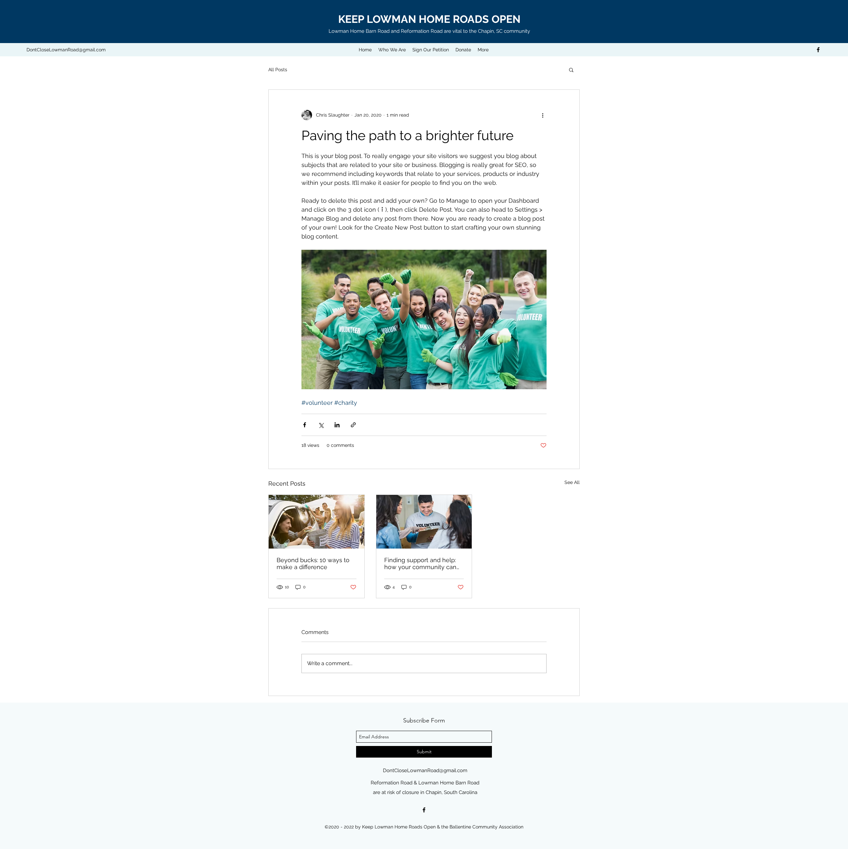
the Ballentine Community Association (482, 826)
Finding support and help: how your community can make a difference (420, 563)
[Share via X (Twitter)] (321, 425)
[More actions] (543, 115)
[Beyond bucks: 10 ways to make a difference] (316, 522)
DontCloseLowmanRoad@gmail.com (66, 49)
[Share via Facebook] (304, 425)
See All (572, 482)
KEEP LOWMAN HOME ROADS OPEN (429, 19)
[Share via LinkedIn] (337, 425)
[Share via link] (353, 425)
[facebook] (818, 49)
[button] (571, 69)
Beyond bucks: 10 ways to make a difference (313, 563)
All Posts (277, 69)
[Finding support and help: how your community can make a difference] (424, 522)
